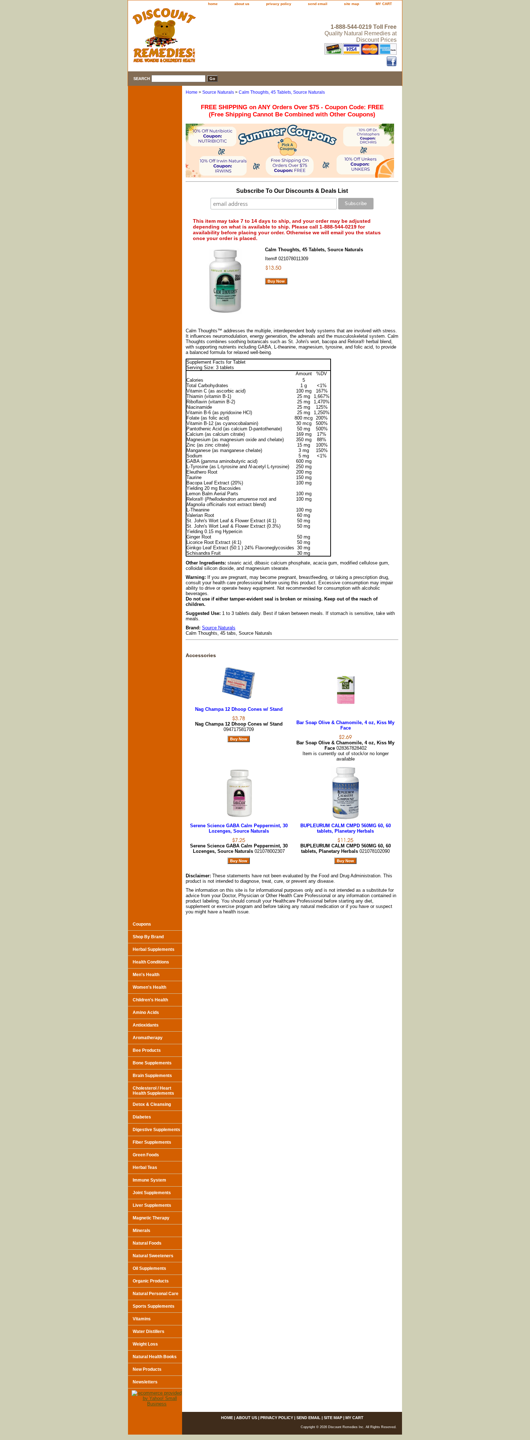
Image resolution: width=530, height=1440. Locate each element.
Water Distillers (148, 1331)
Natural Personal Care (155, 1293)
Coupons (142, 924)
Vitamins (142, 1318)
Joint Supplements (152, 1192)
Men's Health (146, 974)
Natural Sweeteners (153, 1255)
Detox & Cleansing (152, 1104)
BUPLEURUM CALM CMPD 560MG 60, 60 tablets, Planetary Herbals (345, 828)
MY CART (384, 4)
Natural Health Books (155, 1356)
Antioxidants (146, 1025)
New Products (147, 1369)
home (213, 4)
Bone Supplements (152, 1062)
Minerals (141, 1230)
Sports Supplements (154, 1306)
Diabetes (142, 1117)
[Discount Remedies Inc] (218, 37)
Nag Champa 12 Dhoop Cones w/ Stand (239, 709)
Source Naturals (218, 92)
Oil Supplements (149, 1268)
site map (351, 4)
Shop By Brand (148, 936)
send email (317, 4)
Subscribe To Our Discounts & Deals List (292, 191)
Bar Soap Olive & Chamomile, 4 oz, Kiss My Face (345, 725)
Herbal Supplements (154, 949)
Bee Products (147, 1050)
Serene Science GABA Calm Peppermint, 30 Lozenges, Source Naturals (239, 828)
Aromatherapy (148, 1037)
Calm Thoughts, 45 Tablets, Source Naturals (282, 92)
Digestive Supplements (156, 1129)
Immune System (149, 1180)
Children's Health (150, 999)
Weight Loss (145, 1344)
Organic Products (151, 1281)
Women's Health (149, 987)
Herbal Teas (145, 1167)
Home (192, 92)
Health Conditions (151, 962)
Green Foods (146, 1154)
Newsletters (145, 1381)
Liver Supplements (152, 1205)
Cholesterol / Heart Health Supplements (153, 1091)
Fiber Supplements (152, 1142)
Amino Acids (146, 1012)
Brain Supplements (152, 1075)
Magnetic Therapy (151, 1217)
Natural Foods (147, 1243)
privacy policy (278, 4)
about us (241, 4)
